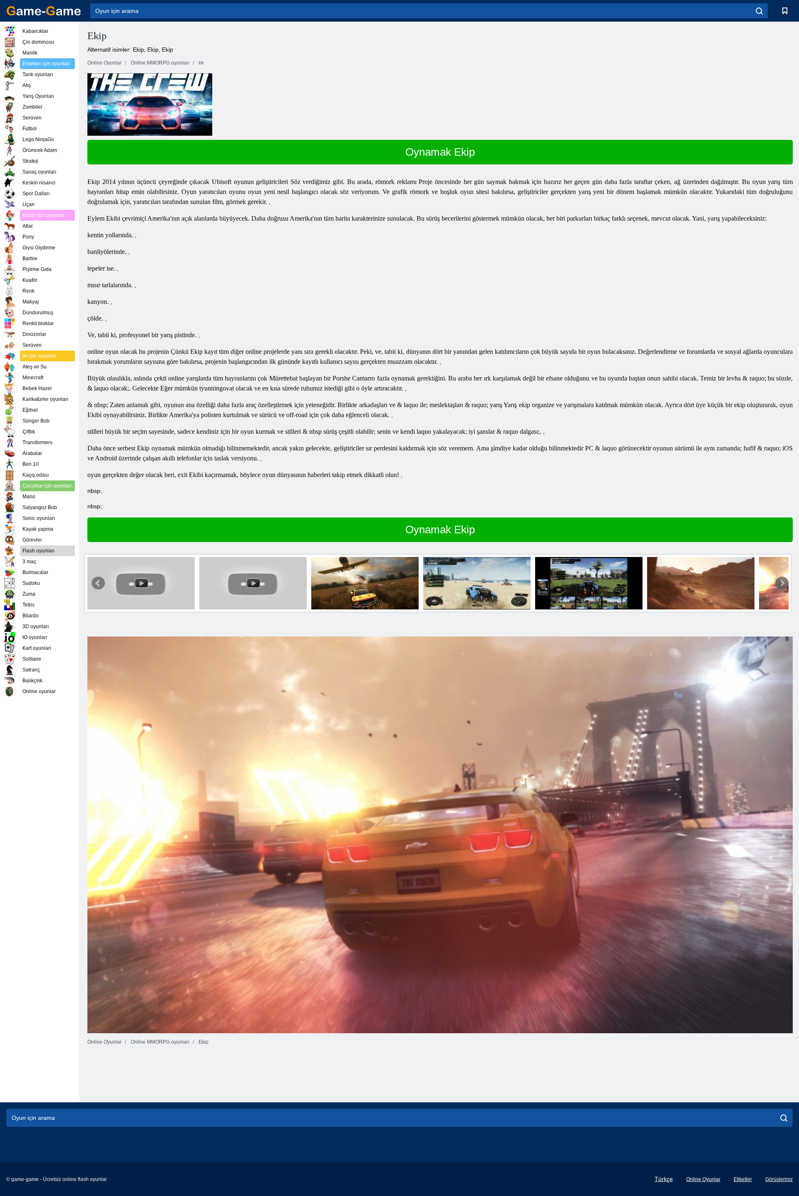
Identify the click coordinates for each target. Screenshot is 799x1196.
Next (782, 583)
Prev (98, 583)
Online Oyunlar (703, 1179)
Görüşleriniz (779, 1179)
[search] (759, 11)
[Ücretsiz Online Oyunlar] (43, 10)
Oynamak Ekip (440, 152)
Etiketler (743, 1179)
